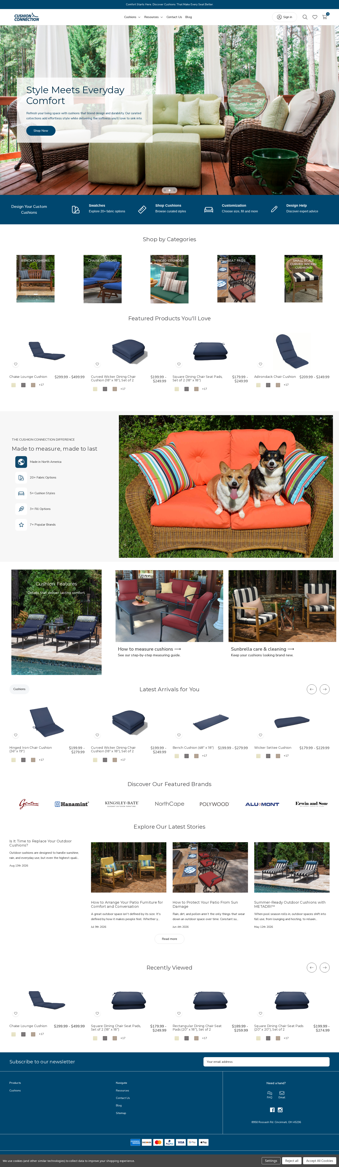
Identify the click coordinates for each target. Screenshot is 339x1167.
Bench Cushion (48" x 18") (193, 748)
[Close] (324, 4)
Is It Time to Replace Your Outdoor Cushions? (40, 843)
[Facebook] (274, 1110)
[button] (297, 209)
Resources (122, 1090)
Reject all (291, 1161)
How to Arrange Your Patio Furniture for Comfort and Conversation (127, 904)
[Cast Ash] (33, 385)
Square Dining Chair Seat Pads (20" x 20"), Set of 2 (278, 1027)
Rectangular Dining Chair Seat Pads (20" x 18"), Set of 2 (197, 1027)
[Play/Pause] (15, 4)
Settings (271, 1161)
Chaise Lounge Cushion (28, 377)
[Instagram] (280, 1110)
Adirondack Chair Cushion (275, 377)
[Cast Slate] (23, 385)
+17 (41, 385)
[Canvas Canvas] (13, 385)
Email (282, 1097)
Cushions (15, 1090)
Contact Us (123, 1098)
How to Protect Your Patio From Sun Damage (205, 904)
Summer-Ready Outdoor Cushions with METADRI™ (290, 904)
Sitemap (121, 1113)
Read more (169, 939)
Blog (119, 1105)
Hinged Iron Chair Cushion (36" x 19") (30, 749)
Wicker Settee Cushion (272, 748)
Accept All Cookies (319, 1161)
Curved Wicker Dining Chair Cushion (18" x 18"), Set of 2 (113, 378)
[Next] (316, 4)
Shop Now (41, 131)
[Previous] (23, 4)
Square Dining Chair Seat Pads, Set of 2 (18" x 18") (197, 378)
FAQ (269, 1097)
